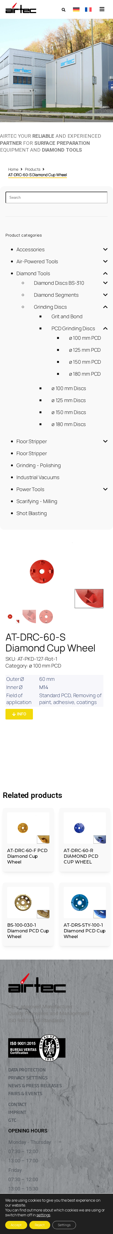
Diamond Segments (56, 294)
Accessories (30, 249)
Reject (40, 1225)
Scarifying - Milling (36, 501)
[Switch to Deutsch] (76, 9)
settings (43, 1214)
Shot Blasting (31, 513)
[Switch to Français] (88, 9)
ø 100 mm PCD (85, 337)
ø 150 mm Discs (69, 412)
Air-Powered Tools (37, 261)
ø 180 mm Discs (69, 424)
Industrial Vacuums (38, 477)
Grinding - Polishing (38, 465)
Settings (64, 1225)
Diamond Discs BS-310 (59, 282)
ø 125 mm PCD (85, 349)
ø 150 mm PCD (85, 361)
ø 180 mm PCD (85, 373)
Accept (16, 1225)
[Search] (56, 197)
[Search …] (63, 10)
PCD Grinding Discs (73, 328)
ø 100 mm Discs (69, 388)
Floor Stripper (31, 441)
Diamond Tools (33, 273)
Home (13, 169)
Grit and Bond (67, 316)
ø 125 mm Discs (69, 400)
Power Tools (30, 489)
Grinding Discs (50, 306)
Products (32, 169)
